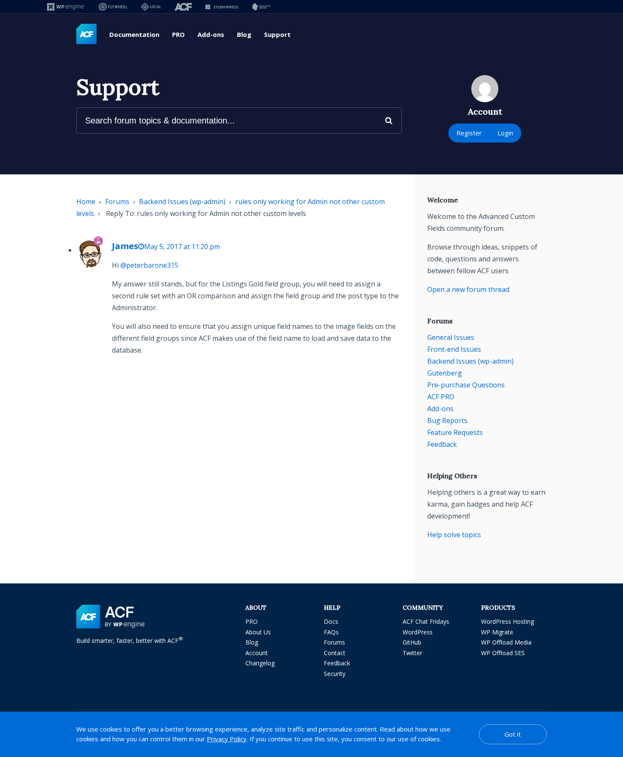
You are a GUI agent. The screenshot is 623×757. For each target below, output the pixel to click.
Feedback (442, 444)
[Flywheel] (113, 6)
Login (505, 133)
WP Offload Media (506, 642)
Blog (244, 34)
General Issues (450, 337)
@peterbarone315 (149, 265)
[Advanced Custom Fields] (86, 34)
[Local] (151, 6)
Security (334, 674)
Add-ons (210, 34)
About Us (258, 632)
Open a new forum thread (468, 289)
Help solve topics (454, 534)
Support (277, 34)
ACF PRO (440, 396)
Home (85, 201)
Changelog (260, 663)
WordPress (418, 632)
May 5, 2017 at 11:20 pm (182, 246)
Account (256, 653)
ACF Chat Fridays (426, 621)
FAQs (331, 632)
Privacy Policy (227, 739)
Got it (512, 734)
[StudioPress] (222, 6)
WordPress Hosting (507, 621)
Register (469, 133)
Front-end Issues (454, 349)
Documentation (134, 34)
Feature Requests (455, 432)
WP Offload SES (503, 653)
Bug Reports (447, 420)
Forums (117, 201)
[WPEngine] (66, 6)
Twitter (412, 653)
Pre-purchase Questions (466, 385)
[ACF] (183, 6)
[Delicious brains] (261, 6)
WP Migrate (497, 632)
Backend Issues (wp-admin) (182, 201)
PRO (178, 34)
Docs (331, 621)
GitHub (412, 642)
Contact (334, 653)
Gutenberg (444, 373)
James (125, 246)
